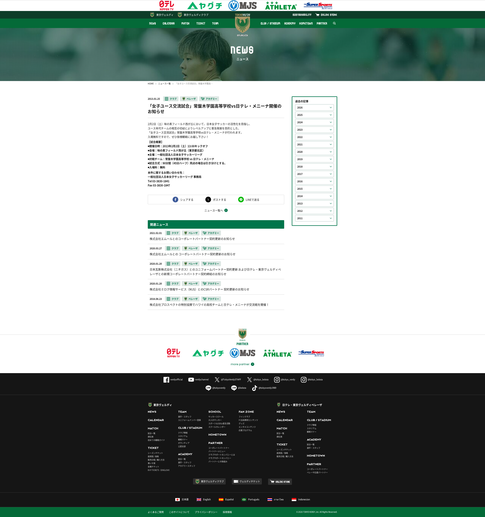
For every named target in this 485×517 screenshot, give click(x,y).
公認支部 (182, 446)
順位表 (150, 436)
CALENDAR (169, 23)
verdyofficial (176, 379)
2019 (300, 159)
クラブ (173, 99)
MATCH (185, 23)
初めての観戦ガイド (156, 440)
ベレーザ (191, 99)
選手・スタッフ (184, 416)
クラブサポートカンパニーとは (221, 454)
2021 (300, 144)
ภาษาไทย (279, 499)
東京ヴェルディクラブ (196, 14)
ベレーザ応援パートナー (317, 472)
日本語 (185, 499)
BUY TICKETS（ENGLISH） (159, 470)
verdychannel (202, 379)
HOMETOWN (306, 23)
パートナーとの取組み (217, 461)
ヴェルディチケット (249, 481)
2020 (300, 152)
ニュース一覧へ (213, 210)
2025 (300, 115)
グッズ (241, 423)
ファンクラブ (244, 416)
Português (253, 499)
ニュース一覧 (164, 83)
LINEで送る (252, 199)
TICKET (200, 23)
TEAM (215, 23)
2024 (300, 122)
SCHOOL (214, 411)
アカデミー (211, 99)
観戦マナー (183, 439)
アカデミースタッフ (186, 465)
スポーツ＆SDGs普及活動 (219, 423)
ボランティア (183, 442)
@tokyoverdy (218, 387)
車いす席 (151, 463)
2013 (300, 203)
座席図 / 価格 (153, 456)
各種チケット (153, 466)
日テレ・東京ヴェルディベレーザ (302, 405)
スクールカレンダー (216, 426)
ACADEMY (289, 23)
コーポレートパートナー (218, 447)
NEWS (152, 23)
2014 (300, 196)
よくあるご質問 (156, 512)
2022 (300, 137)
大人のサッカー (215, 420)
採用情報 (227, 512)
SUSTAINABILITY (302, 14)
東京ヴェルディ (165, 14)
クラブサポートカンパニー (219, 458)
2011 (300, 218)
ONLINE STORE (329, 14)
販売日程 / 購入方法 (156, 459)
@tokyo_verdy (288, 379)
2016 (300, 181)
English (207, 499)
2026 (300, 107)
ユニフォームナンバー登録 (189, 420)
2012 (300, 211)
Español (229, 499)
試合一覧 (151, 433)
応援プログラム (245, 430)
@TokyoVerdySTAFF (231, 379)
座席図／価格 (282, 452)
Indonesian (304, 499)
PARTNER (322, 23)
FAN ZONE (246, 411)
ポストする (219, 199)
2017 (300, 174)
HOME (151, 83)
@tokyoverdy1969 (267, 387)
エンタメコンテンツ (247, 426)
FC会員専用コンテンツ (248, 420)
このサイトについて (179, 512)
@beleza (242, 387)
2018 (300, 166)
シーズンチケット (155, 452)
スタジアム (183, 436)
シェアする (186, 199)
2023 (300, 129)
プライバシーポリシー (206, 512)
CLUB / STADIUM (271, 23)
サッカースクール (216, 416)
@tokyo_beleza (260, 379)
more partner (240, 364)
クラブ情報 (183, 432)
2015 (300, 188)
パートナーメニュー (216, 451)
